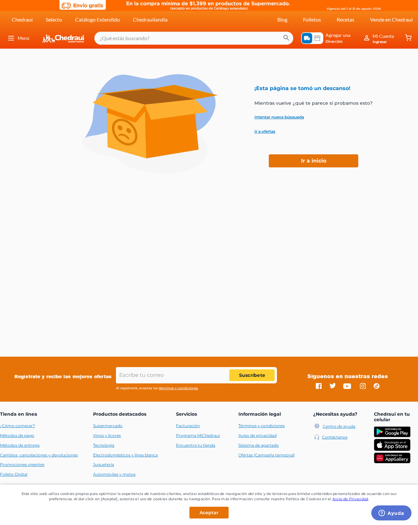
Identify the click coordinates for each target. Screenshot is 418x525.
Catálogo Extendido (97, 19)
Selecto (54, 19)
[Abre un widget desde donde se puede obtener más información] (391, 513)
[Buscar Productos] (286, 38)
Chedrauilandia (150, 19)
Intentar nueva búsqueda (279, 117)
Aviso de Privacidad (350, 499)
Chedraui (22, 19)
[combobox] (193, 38)
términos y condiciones (178, 388)
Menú (23, 38)
